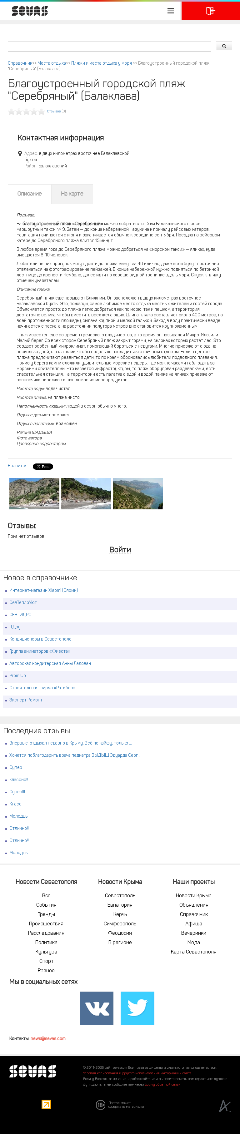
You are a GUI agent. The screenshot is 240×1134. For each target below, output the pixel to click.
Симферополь (120, 924)
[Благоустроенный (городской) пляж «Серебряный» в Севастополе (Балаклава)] (34, 493)
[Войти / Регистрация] (211, 11)
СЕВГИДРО (20, 615)
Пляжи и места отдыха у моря (102, 63)
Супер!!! (17, 792)
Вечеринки (193, 933)
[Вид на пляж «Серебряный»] (138, 493)
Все (46, 896)
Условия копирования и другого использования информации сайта (137, 1073)
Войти (120, 550)
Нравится (18, 466)
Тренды (46, 914)
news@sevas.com (48, 1039)
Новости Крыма (194, 896)
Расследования (46, 933)
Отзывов (54, 111)
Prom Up (17, 676)
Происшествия (46, 924)
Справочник (20, 63)
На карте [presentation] (72, 194)
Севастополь (120, 896)
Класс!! (16, 804)
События (46, 905)
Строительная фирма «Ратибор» (42, 688)
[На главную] (26, 11)
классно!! (18, 780)
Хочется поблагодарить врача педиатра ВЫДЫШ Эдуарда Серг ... (75, 755)
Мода (194, 942)
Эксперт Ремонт (25, 700)
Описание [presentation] (30, 194)
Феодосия (120, 933)
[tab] (30, 194)
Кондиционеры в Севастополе (40, 639)
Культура (46, 952)
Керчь (120, 914)
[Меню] (90, 11)
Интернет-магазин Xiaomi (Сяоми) (43, 590)
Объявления (193, 905)
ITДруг (15, 627)
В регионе (120, 942)
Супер (15, 767)
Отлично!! (19, 828)
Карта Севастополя (194, 952)
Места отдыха (52, 63)
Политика (46, 942)
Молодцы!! (19, 816)
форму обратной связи (163, 1085)
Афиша (193, 924)
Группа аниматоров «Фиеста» (39, 651)
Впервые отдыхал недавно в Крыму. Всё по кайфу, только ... (70, 743)
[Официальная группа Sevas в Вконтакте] (96, 1008)
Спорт (46, 961)
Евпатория (120, 905)
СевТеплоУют (23, 603)
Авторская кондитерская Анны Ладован (50, 663)
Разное (46, 970)
